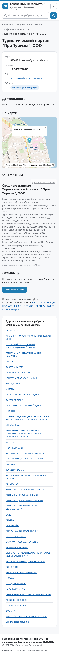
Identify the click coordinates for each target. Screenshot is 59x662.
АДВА (8, 514)
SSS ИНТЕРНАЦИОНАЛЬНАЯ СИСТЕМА (24, 458)
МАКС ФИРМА (13, 425)
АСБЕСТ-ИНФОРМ (14, 367)
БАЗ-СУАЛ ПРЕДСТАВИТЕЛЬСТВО (22, 541)
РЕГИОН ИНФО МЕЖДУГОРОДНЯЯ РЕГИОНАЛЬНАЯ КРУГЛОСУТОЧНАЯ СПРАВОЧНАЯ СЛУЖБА (23, 433)
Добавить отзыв (14, 289)
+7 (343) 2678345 (19, 69)
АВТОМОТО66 (13, 483)
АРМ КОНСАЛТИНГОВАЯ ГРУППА (22, 530)
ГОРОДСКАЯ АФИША (16, 583)
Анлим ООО (12, 330)
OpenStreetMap (45, 165)
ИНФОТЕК (11, 411)
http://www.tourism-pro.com (26, 78)
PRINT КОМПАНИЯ (15, 447)
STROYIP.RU (11, 464)
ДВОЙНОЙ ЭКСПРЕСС (16, 600)
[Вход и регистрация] (53, 6)
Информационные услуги (30, 24)
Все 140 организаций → (17, 621)
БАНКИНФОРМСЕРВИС (17, 547)
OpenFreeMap (11, 165)
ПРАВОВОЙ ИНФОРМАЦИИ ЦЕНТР (22, 394)
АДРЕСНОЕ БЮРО (14, 400)
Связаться (7, 650)
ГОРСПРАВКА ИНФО (15, 588)
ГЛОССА (10, 577)
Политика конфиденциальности (31, 650)
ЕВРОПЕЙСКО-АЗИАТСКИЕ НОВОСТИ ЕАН (26, 616)
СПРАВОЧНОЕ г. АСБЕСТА (18, 372)
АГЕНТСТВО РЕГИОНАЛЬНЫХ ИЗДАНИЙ (25, 489)
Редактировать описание (43, 182)
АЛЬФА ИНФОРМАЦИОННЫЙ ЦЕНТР (23, 405)
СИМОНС (10, 361)
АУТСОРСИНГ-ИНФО (16, 536)
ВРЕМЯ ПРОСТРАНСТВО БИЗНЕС (21, 572)
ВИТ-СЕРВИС (12, 567)
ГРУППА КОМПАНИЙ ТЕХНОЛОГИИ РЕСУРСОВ (28, 594)
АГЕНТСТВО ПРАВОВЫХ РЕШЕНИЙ (22, 494)
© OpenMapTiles (23, 165)
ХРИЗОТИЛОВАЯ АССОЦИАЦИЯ (21, 378)
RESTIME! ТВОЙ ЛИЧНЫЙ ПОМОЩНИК (25, 453)
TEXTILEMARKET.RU (15, 469)
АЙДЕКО (10, 519)
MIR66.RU (10, 442)
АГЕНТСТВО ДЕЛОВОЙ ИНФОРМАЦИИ (24, 500)
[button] (30, 141)
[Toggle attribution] (53, 165)
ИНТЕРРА (10, 389)
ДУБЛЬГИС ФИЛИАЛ (16, 605)
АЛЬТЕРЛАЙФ (12, 525)
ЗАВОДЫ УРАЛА (13, 383)
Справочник (8, 24)
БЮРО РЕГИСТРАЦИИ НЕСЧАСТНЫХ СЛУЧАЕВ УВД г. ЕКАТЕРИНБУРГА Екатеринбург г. (29, 306)
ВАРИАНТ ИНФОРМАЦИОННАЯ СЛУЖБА (25, 561)
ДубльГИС (11, 610)
